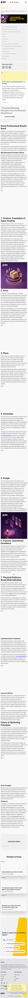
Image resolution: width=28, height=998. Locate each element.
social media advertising (21, 656)
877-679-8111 (15, 2)
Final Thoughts (5, 56)
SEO (15, 976)
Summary (4, 58)
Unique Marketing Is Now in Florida (12, 872)
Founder (2, 978)
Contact (2, 976)
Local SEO (16, 978)
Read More (5, 102)
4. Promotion (5, 39)
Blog (2, 980)
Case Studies (3, 974)
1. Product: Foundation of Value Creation (11, 31)
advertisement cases (17, 816)
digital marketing (7, 435)
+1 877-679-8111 (10, 940)
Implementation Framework (8, 48)
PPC (15, 980)
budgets (13, 551)
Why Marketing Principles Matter (9, 29)
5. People (4, 41)
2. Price (4, 34)
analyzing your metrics (6, 717)
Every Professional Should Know (9, 26)
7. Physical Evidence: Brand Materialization (12, 46)
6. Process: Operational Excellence (10, 44)
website (11, 593)
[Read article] (3, 861)
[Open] (25, 2)
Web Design (16, 974)
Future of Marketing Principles (9, 53)
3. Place (4, 36)
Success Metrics (6, 51)
